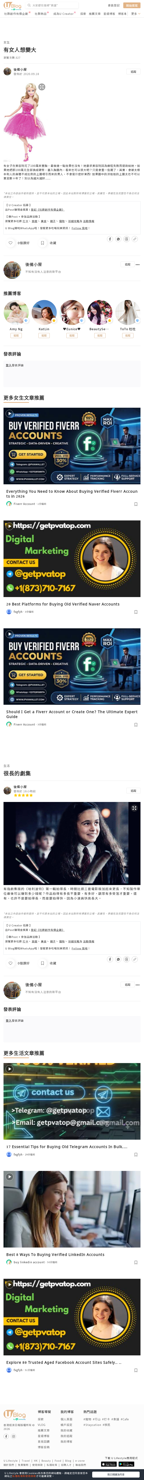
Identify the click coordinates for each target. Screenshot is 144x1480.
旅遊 (34, 221)
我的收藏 (67, 1430)
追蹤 (133, 71)
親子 (53, 221)
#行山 (97, 1419)
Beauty (48, 1460)
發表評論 (15, 365)
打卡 (25, 221)
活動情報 (88, 221)
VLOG (41, 1425)
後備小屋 (20, 69)
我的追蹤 (67, 1436)
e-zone (80, 1460)
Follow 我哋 (80, 228)
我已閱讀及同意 (116, 1474)
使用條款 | (39, 1465)
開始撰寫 (132, 5)
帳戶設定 (67, 1425)
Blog (70, 1460)
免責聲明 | (25, 1465)
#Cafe (125, 1419)
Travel (28, 1460)
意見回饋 (44, 1441)
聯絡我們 (81, 1465)
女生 (7, 42)
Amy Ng (16, 329)
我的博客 (67, 1441)
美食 (44, 221)
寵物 (62, 221)
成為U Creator (63, 14)
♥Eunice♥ (72, 329)
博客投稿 (44, 1447)
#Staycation (92, 1425)
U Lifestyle (13, 1460)
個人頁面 (67, 1419)
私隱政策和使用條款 (24, 1476)
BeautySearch (99, 329)
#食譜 (115, 1419)
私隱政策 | (54, 1465)
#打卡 (106, 1419)
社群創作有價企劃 (16, 14)
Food (60, 1460)
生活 (7, 765)
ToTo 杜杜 (128, 329)
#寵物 (87, 1419)
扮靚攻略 (74, 221)
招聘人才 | (68, 1465)
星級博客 (109, 14)
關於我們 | (11, 1465)
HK (37, 1460)
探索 (83, 14)
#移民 (106, 1425)
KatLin (44, 329)
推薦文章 (95, 14)
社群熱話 (41, 14)
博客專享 (124, 14)
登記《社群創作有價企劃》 (48, 209)
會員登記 (114, 5)
